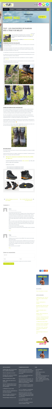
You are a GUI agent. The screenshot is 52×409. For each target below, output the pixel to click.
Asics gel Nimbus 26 (39, 369)
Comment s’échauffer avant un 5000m (9, 378)
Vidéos (38, 9)
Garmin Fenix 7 (38, 373)
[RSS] (47, 271)
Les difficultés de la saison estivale (41, 321)
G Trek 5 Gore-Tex (15, 40)
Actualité (6, 9)
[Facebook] (40, 271)
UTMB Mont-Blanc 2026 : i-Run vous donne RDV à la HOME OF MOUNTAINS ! (42, 298)
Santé (26, 9)
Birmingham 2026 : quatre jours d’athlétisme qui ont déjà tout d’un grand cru (42, 306)
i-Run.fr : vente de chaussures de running (42, 379)
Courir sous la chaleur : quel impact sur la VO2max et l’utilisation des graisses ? (42, 328)
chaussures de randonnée (28, 39)
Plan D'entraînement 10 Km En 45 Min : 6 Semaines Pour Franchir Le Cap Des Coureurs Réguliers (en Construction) (26, 380)
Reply (10, 230)
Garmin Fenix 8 (38, 374)
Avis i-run (37, 370)
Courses (12, 9)
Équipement (32, 9)
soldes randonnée (25, 160)
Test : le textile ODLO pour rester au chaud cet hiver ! (26, 200)
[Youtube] (45, 271)
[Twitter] (42, 271)
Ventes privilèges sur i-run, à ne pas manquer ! (12, 200)
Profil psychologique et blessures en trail (9, 397)
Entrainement (19, 9)
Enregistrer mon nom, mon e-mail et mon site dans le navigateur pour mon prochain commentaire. (17, 261)
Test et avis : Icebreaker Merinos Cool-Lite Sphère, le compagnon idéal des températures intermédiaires (42, 318)
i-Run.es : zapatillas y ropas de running (42, 378)
